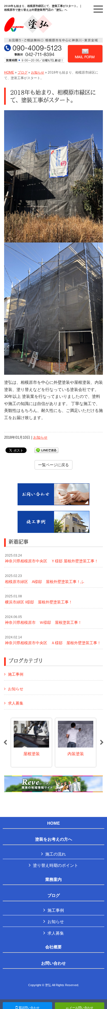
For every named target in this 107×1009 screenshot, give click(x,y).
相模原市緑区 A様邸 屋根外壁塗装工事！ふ (44, 579)
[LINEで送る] (46, 449)
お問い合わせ (53, 963)
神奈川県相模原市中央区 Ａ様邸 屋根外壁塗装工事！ (53, 640)
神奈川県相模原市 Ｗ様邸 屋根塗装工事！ (43, 620)
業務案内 (53, 879)
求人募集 (15, 703)
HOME (9, 72)
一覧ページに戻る (53, 465)
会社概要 (53, 947)
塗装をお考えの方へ (53, 839)
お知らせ (37, 72)
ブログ (22, 72)
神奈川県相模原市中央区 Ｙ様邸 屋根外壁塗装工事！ (51, 558)
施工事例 (15, 674)
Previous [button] (5, 742)
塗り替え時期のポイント (55, 865)
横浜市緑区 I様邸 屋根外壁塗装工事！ (38, 599)
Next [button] (102, 742)
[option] (32, 742)
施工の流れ (55, 854)
